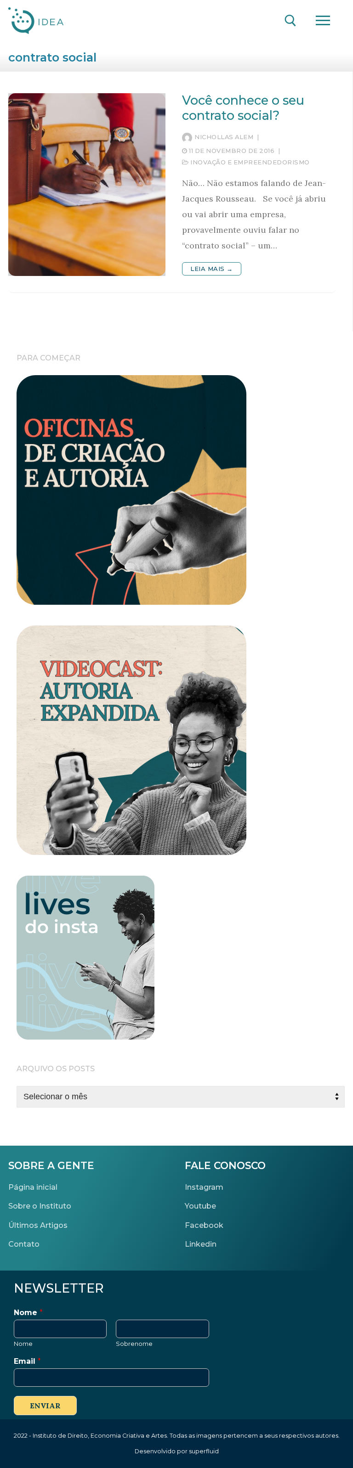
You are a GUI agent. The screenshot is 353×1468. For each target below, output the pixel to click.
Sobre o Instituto (39, 1205)
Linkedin (200, 1244)
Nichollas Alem (223, 137)
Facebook (204, 1225)
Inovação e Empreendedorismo (249, 162)
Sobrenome (134, 1343)
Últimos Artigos (38, 1225)
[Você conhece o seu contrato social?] (86, 184)
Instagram (204, 1187)
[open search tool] (290, 21)
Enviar (45, 1405)
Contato (24, 1244)
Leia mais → (211, 268)
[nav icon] (323, 21)
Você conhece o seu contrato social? (243, 108)
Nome (28, 1312)
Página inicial (32, 1187)
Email (27, 1361)
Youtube (200, 1205)
